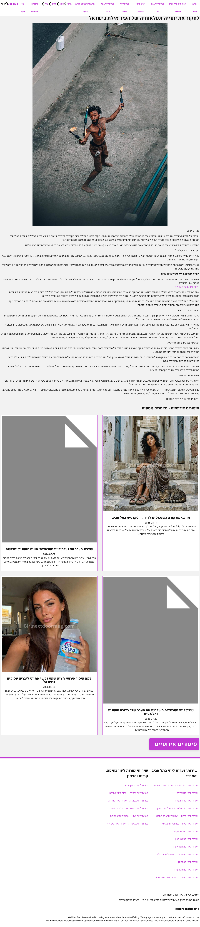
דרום (54, 4)
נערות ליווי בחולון (124, 8)
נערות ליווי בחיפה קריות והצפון (85, 8)
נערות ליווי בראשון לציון (185, 847)
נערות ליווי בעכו (140, 816)
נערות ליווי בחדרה (139, 793)
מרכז (70, 4)
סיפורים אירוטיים (34, 8)
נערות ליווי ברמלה (166, 854)
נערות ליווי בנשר (119, 808)
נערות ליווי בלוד (190, 824)
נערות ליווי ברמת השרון (186, 870)
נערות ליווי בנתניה (170, 824)
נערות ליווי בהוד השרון (186, 801)
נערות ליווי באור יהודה (186, 785)
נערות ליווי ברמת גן (188, 862)
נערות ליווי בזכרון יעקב (136, 785)
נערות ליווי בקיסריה (138, 824)
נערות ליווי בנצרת (139, 808)
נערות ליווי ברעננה (188, 877)
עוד (46, 4)
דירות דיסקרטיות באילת (187, 287)
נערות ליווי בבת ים (157, 8)
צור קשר (23, 8)
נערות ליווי (194, 8)
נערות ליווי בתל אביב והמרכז (178, 8)
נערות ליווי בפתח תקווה (185, 831)
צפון (62, 4)
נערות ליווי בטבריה (138, 801)
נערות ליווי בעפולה (119, 816)
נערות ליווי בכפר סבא (167, 816)
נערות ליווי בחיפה (118, 793)
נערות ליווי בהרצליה (141, 8)
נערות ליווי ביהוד (189, 816)
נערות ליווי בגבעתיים (187, 793)
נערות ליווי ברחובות (188, 854)
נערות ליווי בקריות (116, 824)
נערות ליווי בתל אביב (107, 8)
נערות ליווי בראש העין (186, 839)
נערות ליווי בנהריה (117, 801)
